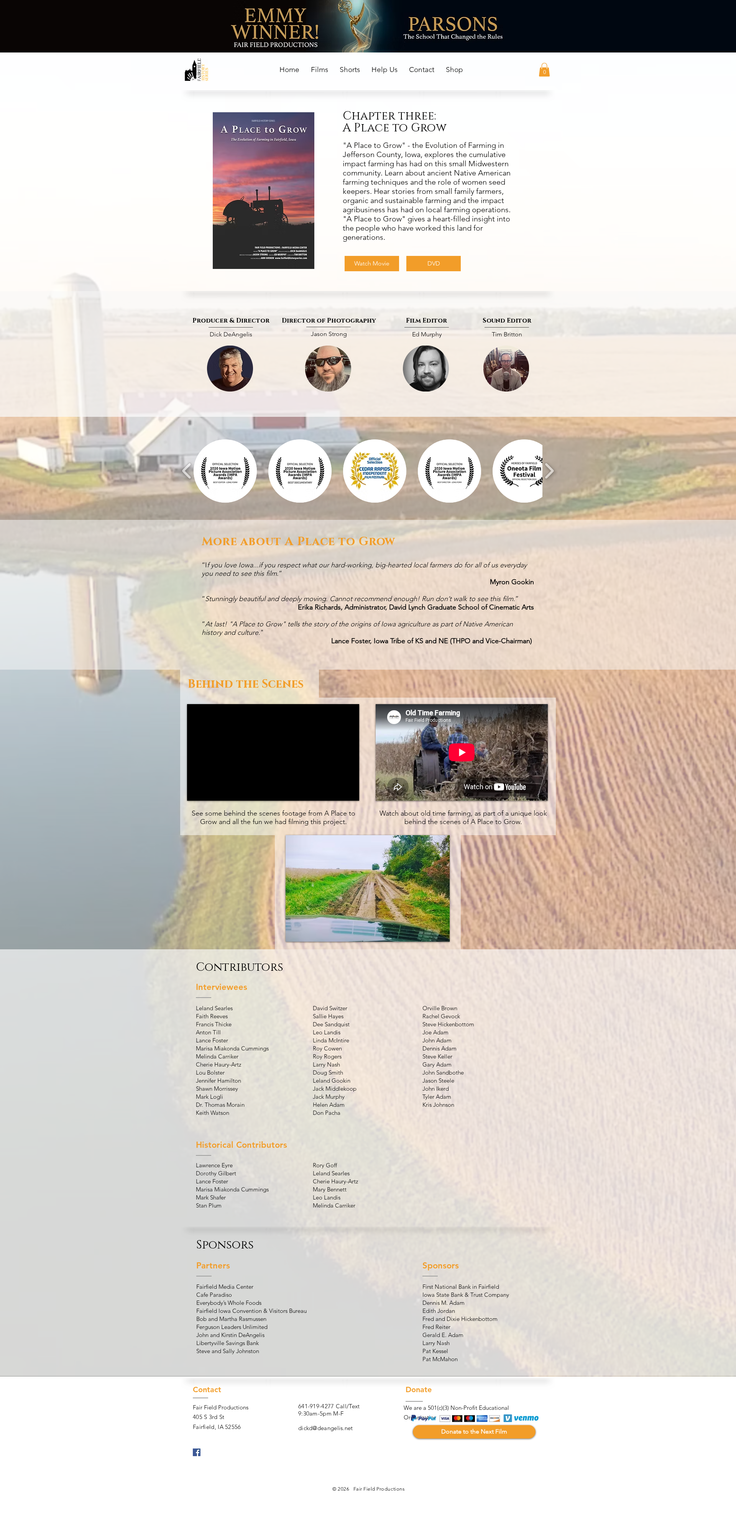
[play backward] (187, 471)
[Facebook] (196, 1452)
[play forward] (549, 471)
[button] (319, 70)
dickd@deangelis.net (325, 1428)
